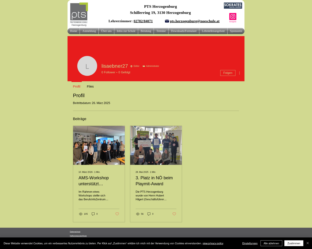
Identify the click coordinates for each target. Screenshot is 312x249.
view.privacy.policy (213, 243)
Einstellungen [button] (250, 243)
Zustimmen (293, 243)
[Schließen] (308, 243)
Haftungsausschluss (78, 236)
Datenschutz (75, 232)
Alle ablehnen (271, 243)
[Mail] (167, 21)
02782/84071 (143, 21)
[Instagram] (232, 16)
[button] (106, 31)
